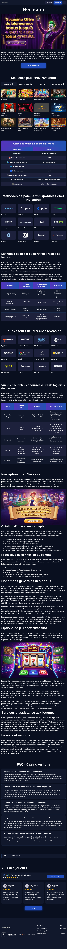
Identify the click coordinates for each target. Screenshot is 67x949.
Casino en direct (24, 84)
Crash (40, 84)
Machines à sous (57, 84)
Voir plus (33, 908)
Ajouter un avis (55, 876)
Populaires (7, 84)
